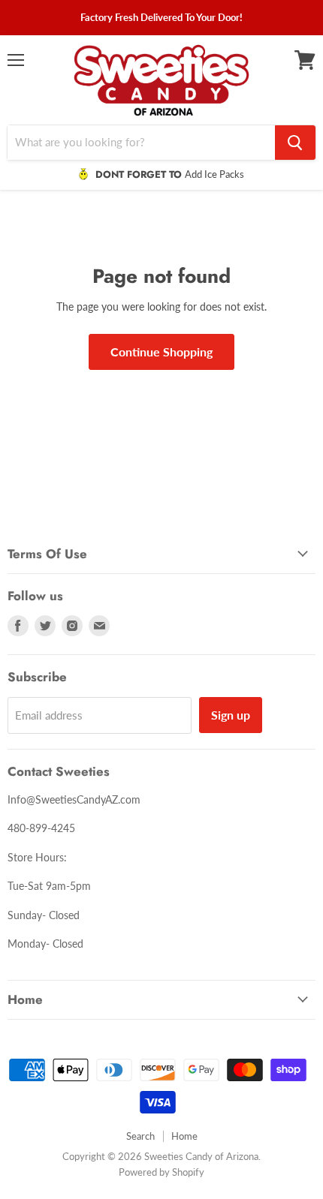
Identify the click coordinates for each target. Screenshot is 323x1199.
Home (184, 1136)
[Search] (295, 142)
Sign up (230, 715)
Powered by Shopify (161, 1172)
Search (140, 1136)
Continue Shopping (161, 351)
